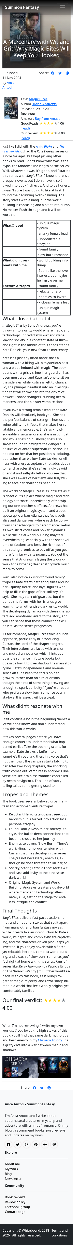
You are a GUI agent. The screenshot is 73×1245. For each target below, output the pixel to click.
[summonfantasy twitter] (18, 1144)
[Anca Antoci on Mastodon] (55, 1144)
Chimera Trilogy (50, 1040)
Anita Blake (44, 146)
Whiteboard (31, 1230)
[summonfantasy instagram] (27, 1144)
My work (11, 1169)
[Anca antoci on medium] (45, 1144)
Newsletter (13, 1178)
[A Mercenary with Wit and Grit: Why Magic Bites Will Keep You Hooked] (52, 73)
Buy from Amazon (48, 118)
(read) (25, 128)
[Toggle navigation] (62, 7)
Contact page (15, 1211)
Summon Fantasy (22, 7)
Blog (8, 1174)
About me (12, 1164)
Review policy (15, 1202)
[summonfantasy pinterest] (36, 1144)
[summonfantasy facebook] (9, 1144)
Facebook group (17, 1207)
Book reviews (15, 1197)
